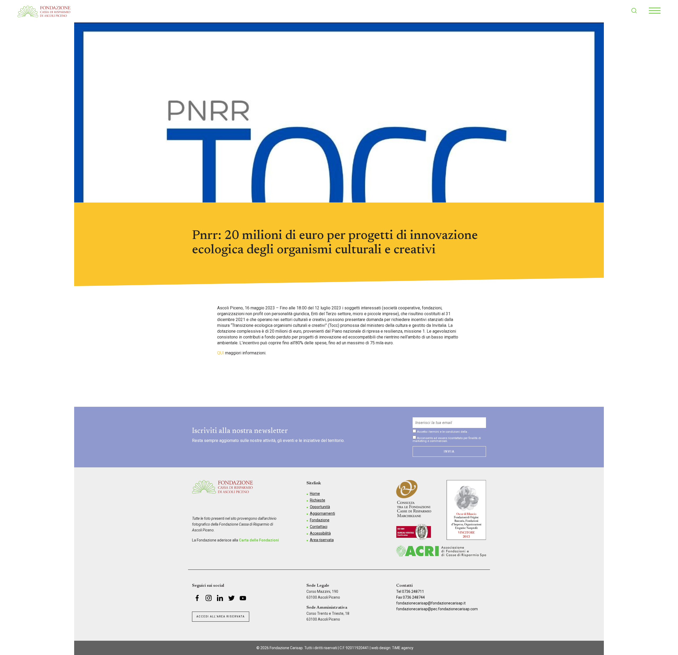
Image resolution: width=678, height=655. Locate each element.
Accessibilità (320, 533)
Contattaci (318, 527)
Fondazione (319, 520)
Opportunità (320, 507)
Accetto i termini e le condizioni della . (442, 431)
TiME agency (402, 648)
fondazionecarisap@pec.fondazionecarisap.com (437, 609)
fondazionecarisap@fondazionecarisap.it (431, 603)
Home (315, 493)
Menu (655, 10)
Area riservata (322, 540)
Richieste (317, 500)
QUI (220, 352)
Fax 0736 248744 (410, 597)
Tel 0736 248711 (410, 591)
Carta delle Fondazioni (259, 540)
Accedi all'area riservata (221, 616)
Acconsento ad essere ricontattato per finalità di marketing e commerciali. (447, 439)
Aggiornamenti (322, 513)
